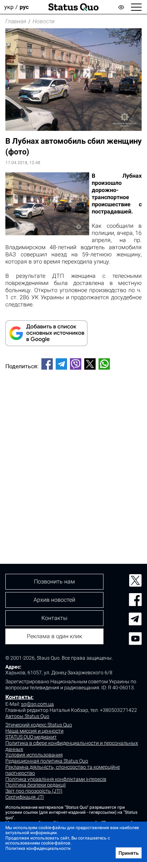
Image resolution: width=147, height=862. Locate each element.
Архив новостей (54, 599)
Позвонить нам (54, 581)
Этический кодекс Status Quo (38, 725)
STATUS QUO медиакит (31, 737)
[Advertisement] (73, 454)
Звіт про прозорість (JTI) (33, 791)
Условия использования (34, 755)
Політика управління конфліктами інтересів (55, 779)
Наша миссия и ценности (34, 731)
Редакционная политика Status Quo (46, 761)
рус (24, 7)
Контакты (18, 697)
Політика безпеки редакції (35, 785)
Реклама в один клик (54, 636)
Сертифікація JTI (24, 797)
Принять (128, 853)
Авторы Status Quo (27, 716)
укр (9, 7)
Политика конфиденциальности (38, 848)
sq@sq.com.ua (37, 704)
